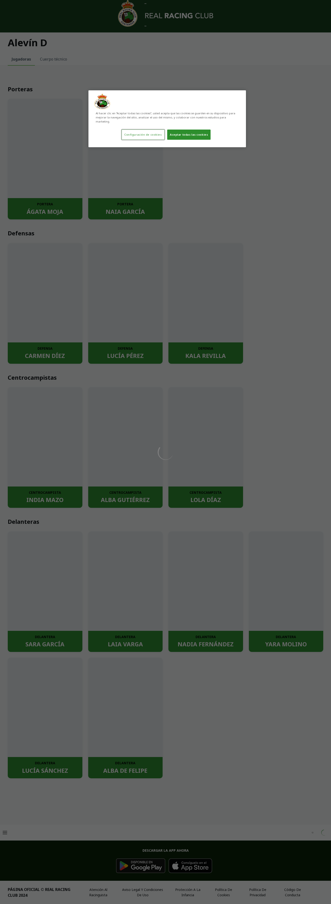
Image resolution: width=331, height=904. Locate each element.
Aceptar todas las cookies (189, 134)
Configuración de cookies (143, 134)
